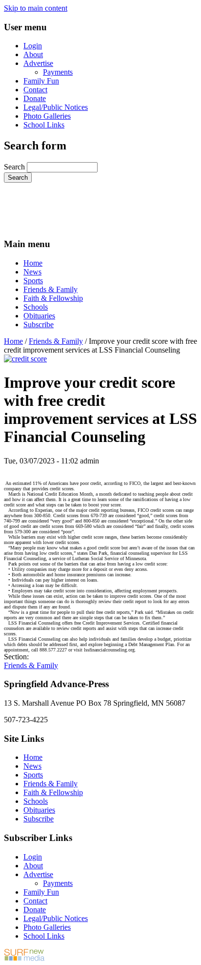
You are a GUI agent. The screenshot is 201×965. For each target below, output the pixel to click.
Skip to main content (35, 8)
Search (15, 167)
